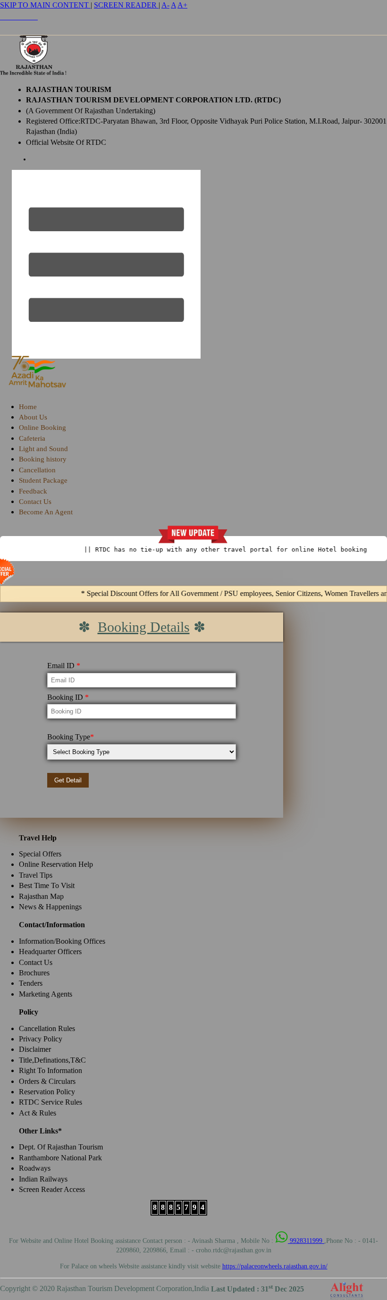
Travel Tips (35, 875)
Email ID (63, 666)
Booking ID (68, 697)
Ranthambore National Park (60, 1158)
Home (28, 407)
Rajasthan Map (41, 896)
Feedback (33, 491)
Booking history (43, 459)
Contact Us (35, 501)
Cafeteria (32, 438)
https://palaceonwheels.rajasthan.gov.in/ (275, 1266)
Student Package (43, 480)
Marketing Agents (45, 994)
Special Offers (40, 854)
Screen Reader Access (52, 1189)
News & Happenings (50, 907)
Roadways (34, 1168)
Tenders (30, 983)
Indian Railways (43, 1179)
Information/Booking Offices (62, 941)
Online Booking (42, 427)
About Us (33, 417)
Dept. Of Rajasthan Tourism (61, 1147)
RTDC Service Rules (50, 1102)
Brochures (34, 973)
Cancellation (37, 470)
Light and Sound (43, 449)
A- (165, 5)
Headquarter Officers (50, 952)
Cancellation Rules (47, 1028)
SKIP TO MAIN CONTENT (45, 5)
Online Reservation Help (56, 864)
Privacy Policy (40, 1039)
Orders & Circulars (47, 1081)
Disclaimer (35, 1049)
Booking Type (70, 737)
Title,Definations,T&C (52, 1060)
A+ (182, 5)
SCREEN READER (126, 5)
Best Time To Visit (47, 885)
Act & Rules (37, 1113)
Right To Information (50, 1070)
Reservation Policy (47, 1092)
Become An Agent (46, 512)
